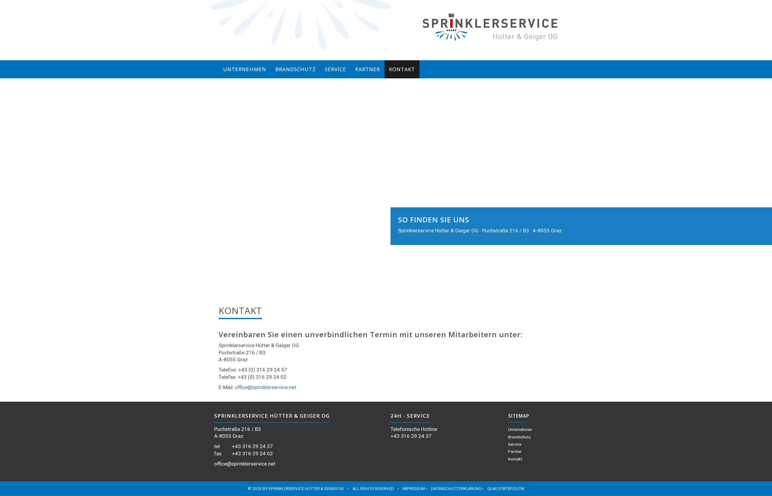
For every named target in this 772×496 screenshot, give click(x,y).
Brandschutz (295, 69)
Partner (367, 69)
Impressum (414, 488)
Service (335, 69)
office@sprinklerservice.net (265, 387)
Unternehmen (244, 69)
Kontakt (402, 69)
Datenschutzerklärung (456, 488)
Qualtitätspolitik (505, 488)
